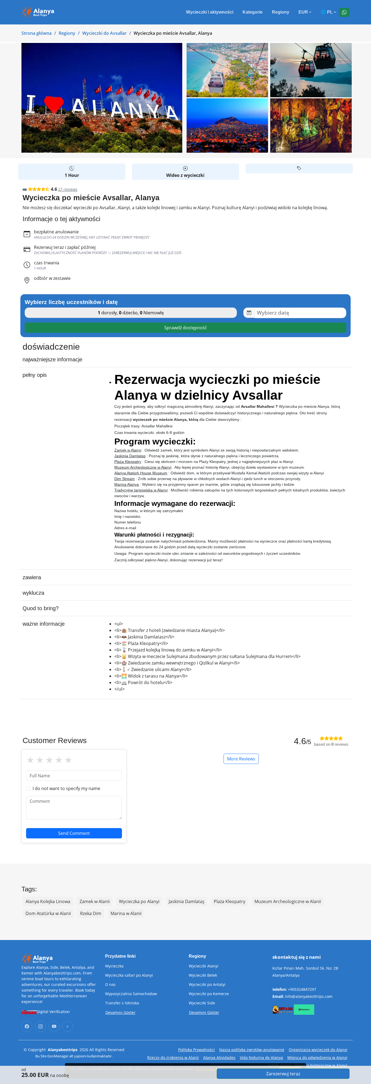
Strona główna (36, 33)
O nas (110, 984)
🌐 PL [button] (326, 12)
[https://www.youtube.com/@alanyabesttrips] (54, 1026)
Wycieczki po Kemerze (209, 994)
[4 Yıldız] (59, 760)
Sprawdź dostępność (185, 328)
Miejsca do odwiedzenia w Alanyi (317, 1057)
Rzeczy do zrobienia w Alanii (173, 1057)
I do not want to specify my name (66, 788)
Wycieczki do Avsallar (104, 33)
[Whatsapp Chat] (344, 12)
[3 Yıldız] (49, 760)
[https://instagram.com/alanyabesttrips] (40, 1026)
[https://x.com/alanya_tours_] (67, 1026)
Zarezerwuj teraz (283, 1074)
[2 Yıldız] (40, 760)
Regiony (280, 12)
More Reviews (241, 759)
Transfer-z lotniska (122, 1003)
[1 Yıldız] (30, 760)
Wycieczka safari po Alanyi (129, 975)
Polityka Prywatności (196, 1049)
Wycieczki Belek (203, 975)
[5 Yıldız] (68, 760)
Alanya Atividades (219, 1057)
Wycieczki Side (202, 1003)
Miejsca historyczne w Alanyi (321, 1065)
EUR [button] (303, 12)
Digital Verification (53, 1011)
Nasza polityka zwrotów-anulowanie (251, 1049)
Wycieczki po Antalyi (207, 984)
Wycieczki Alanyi (203, 966)
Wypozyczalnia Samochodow (131, 994)
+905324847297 (302, 989)
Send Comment (74, 833)
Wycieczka (114, 966)
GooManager (57, 1056)
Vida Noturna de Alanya (261, 1057)
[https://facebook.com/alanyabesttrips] (26, 1026)
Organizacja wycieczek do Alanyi (318, 1049)
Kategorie (253, 12)
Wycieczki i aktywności (209, 12)
